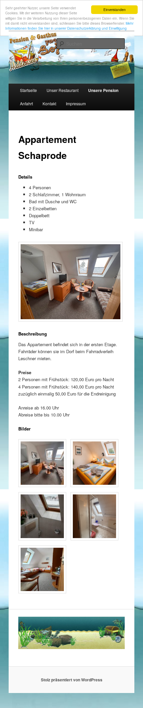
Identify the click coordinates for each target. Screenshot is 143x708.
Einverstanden (114, 9)
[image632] (42, 591)
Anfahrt (26, 103)
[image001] (42, 538)
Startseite (28, 90)
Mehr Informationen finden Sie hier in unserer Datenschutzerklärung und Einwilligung (69, 26)
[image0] (94, 485)
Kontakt (49, 103)
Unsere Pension (103, 90)
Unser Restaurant (62, 90)
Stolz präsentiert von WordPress (71, 680)
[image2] (94, 538)
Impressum (76, 103)
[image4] (42, 485)
